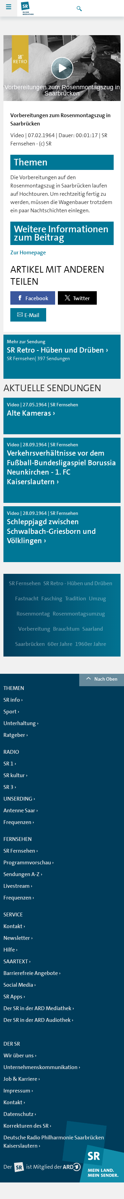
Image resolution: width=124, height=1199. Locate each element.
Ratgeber (14, 735)
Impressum (16, 1090)
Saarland (92, 629)
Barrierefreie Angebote (30, 973)
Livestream (16, 886)
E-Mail (31, 315)
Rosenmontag (33, 613)
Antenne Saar (19, 810)
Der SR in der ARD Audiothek (37, 1020)
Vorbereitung (34, 629)
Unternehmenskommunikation (40, 1067)
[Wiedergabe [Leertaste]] (62, 68)
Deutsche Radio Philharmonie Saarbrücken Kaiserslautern (53, 1141)
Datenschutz (18, 1114)
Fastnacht (27, 598)
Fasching (51, 598)
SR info (11, 700)
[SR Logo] (27, 8)
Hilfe (9, 949)
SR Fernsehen (25, 583)
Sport (10, 711)
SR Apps (12, 996)
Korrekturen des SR (26, 1125)
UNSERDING (17, 798)
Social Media (18, 985)
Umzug (97, 598)
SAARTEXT (15, 961)
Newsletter (16, 938)
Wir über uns (18, 1055)
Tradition (75, 598)
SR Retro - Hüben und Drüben (77, 583)
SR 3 (8, 787)
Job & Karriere (20, 1079)
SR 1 (8, 763)
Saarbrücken (30, 644)
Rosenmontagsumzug (79, 613)
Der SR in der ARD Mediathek (37, 1008)
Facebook (36, 298)
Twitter (81, 298)
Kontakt (12, 926)
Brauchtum (66, 629)
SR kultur (14, 775)
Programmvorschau (27, 862)
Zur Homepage (28, 252)
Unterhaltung (19, 723)
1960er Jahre (90, 644)
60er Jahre (60, 644)
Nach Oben (105, 679)
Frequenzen (17, 822)
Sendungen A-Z (21, 874)
